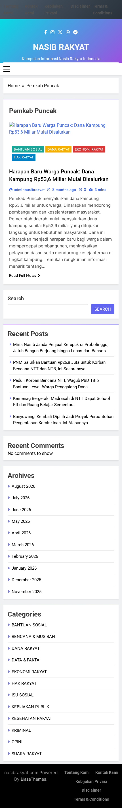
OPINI (17, 741)
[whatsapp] (67, 32)
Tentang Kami (77, 772)
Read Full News (22, 275)
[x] (60, 32)
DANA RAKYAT (58, 149)
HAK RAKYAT (23, 157)
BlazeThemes (33, 779)
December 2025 (26, 579)
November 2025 (26, 591)
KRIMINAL (21, 730)
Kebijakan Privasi (91, 781)
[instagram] (52, 32)
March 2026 (23, 544)
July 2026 (21, 497)
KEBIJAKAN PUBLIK (30, 706)
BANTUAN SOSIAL (28, 149)
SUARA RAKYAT (27, 753)
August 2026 (23, 486)
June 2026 (21, 509)
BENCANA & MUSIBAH (33, 636)
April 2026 (21, 532)
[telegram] (75, 32)
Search (16, 298)
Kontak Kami (106, 772)
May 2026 (21, 521)
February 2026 (25, 556)
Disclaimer (80, 6)
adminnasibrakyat (29, 189)
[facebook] (46, 32)
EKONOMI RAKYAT (89, 149)
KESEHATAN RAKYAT (32, 718)
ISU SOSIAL (22, 695)
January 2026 (24, 568)
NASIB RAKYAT (61, 47)
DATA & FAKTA (25, 660)
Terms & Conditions (91, 799)
